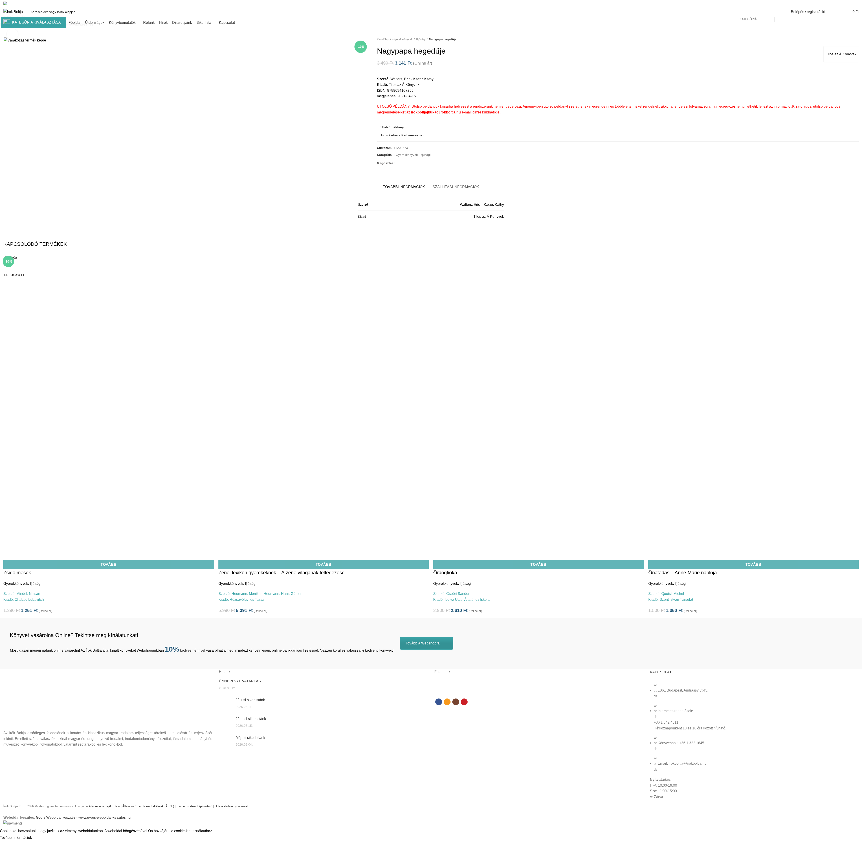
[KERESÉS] (780, 12)
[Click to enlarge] (12, 34)
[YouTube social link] (856, 3)
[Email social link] (845, 3)
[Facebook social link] (840, 3)
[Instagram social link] (850, 3)
